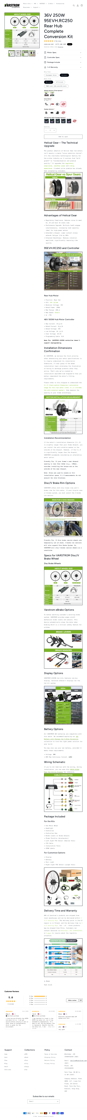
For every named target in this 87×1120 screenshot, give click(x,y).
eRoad (26, 1057)
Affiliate (8, 1069)
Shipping (60, 46)
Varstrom (40, 1116)
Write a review (72, 1000)
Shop (6, 1060)
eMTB (25, 1054)
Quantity (47, 126)
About (6, 1066)
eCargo (26, 1066)
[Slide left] (6, 53)
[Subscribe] (57, 1101)
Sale (6, 1057)
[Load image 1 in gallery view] (12, 53)
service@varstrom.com (78, 1060)
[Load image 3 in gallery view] (25, 53)
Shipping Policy (50, 1057)
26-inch (48, 82)
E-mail (48, 933)
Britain (64, 75)
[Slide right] (38, 53)
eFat (25, 1069)
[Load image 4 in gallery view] (32, 53)
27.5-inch (59, 82)
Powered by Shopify (48, 1116)
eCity (26, 1063)
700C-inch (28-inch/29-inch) (56, 86)
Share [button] (48, 981)
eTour (26, 1060)
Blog (6, 1063)
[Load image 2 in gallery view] (18, 53)
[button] (27, 3)
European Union (51, 75)
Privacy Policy (50, 1063)
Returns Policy (50, 1060)
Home (6, 1054)
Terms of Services (51, 1054)
